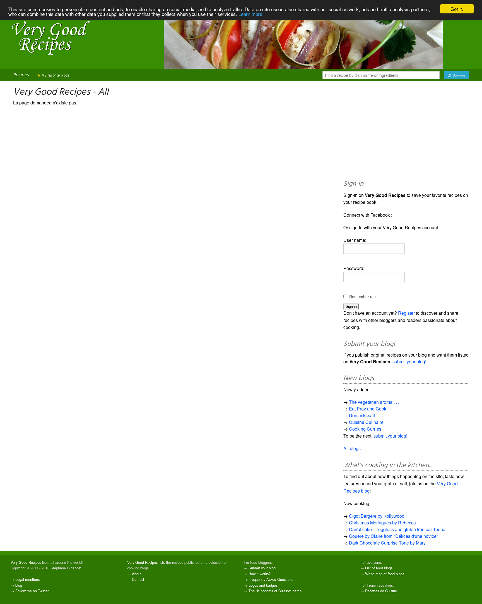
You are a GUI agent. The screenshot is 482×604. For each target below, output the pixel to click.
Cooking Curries (365, 429)
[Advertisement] (406, 131)
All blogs (352, 448)
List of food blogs (378, 567)
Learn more (250, 13)
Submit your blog (262, 567)
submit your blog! (409, 361)
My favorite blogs (54, 75)
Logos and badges (263, 585)
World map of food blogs (384, 573)
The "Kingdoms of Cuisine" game (275, 590)
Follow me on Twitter (32, 590)
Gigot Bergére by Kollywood (376, 516)
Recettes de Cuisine (381, 590)
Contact (138, 579)
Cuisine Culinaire (366, 422)
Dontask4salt (362, 415)
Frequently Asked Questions (271, 579)
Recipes (21, 75)
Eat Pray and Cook (367, 408)
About (136, 573)
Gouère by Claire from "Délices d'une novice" (393, 536)
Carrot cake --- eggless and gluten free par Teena (397, 529)
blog (18, 585)
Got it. (456, 8)
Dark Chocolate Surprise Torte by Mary (387, 542)
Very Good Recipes (26, 562)
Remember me (362, 296)
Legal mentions (27, 579)
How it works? (260, 573)
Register (406, 313)
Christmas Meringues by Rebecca (382, 522)
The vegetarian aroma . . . (374, 402)
